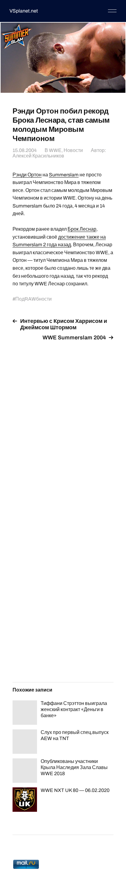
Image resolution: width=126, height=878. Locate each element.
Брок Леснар (82, 229)
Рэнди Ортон (27, 174)
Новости (73, 150)
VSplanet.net (23, 10)
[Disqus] (63, 422)
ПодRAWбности (33, 299)
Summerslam (64, 174)
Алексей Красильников (38, 155)
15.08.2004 (25, 150)
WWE (55, 150)
